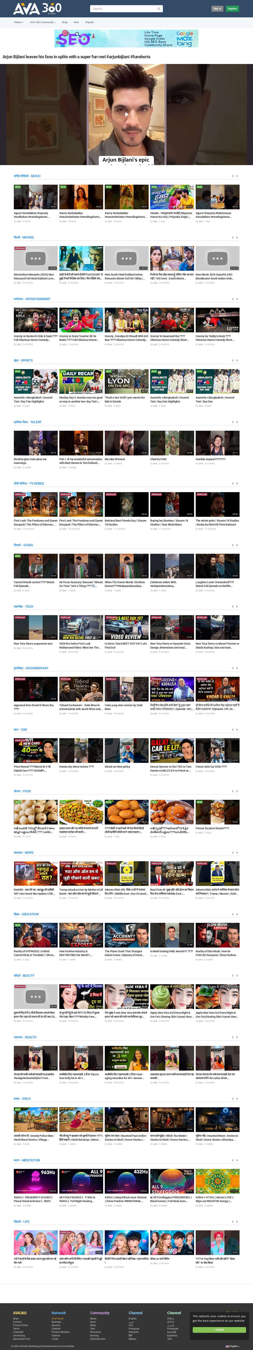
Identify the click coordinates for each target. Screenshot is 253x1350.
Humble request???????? (210, 459)
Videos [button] (18, 22)
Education (95, 1332)
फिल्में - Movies (24, 237)
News (93, 1325)
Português (172, 1328)
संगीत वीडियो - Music (27, 176)
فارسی (170, 1325)
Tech (92, 1328)
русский (171, 1332)
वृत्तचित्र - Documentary (31, 668)
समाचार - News (23, 853)
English (133, 1318)
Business (56, 1322)
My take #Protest (115, 459)
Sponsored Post (21, 1339)
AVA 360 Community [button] (42, 22)
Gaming (94, 1335)
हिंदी (130, 1335)
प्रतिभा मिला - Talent (28, 422)
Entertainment (97, 1339)
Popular (89, 22)
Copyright (18, 1332)
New (76, 22)
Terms (16, 1328)
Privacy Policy (20, 1325)
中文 (131, 1325)
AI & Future (57, 1318)
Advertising (19, 1335)
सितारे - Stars (23, 545)
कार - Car (20, 729)
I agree (219, 1329)
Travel (55, 1339)
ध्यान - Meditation (27, 1160)
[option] (36, 203)
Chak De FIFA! (158, 459)
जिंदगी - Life (21, 1222)
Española (172, 1335)
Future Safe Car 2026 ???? (211, 766)
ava (19, 221)
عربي (131, 1322)
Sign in (217, 8)
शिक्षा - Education (26, 914)
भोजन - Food (22, 791)
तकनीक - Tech (23, 606)
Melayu (132, 1339)
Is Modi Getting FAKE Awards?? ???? (171, 951)
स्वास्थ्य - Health (25, 1037)
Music (93, 1318)
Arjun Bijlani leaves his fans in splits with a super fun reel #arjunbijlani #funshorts (76, 56)
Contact (17, 1322)
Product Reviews (60, 1332)
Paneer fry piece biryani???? (212, 828)
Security (56, 1325)
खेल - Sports (23, 360)
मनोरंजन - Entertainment (32, 299)
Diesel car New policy (117, 766)
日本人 (170, 1318)
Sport (93, 1322)
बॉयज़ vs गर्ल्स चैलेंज (159, 1258)
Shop (65, 22)
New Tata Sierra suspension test (33, 643)
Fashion (56, 1335)
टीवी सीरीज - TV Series (29, 483)
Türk (169, 1339)
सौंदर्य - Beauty (24, 976)
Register (232, 8)
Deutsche (134, 1332)
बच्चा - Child (22, 1099)
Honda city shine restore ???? (76, 766)
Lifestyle (56, 1328)
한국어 (170, 1322)
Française (134, 1328)
